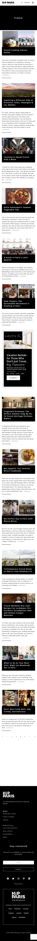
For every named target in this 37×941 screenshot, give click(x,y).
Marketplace (18, 900)
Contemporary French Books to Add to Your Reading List (18, 570)
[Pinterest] (24, 878)
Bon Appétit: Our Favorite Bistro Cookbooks (17, 469)
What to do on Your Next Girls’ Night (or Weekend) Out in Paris (17, 665)
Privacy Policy (18, 884)
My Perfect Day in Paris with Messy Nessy (18, 519)
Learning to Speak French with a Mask (16, 158)
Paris (8, 373)
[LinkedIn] (29, 878)
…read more (5, 75)
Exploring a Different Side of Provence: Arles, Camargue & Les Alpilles (18, 102)
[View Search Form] (22, 2)
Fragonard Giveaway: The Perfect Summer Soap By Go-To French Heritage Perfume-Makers (18, 415)
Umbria (26, 913)
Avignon (11, 913)
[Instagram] (18, 878)
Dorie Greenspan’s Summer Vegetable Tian (17, 208)
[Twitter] (13, 878)
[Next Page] (18, 740)
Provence (12, 373)
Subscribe (27, 2)
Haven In (21, 369)
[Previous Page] (2, 737)
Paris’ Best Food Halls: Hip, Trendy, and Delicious (17, 710)
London (22, 373)
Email (19, 862)
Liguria (14, 917)
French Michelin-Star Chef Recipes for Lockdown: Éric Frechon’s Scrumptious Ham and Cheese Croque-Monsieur (18, 610)
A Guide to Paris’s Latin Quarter (16, 258)
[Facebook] (8, 878)
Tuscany (17, 373)
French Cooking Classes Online (15, 51)
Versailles (22, 917)
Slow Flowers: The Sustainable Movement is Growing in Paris (16, 303)
